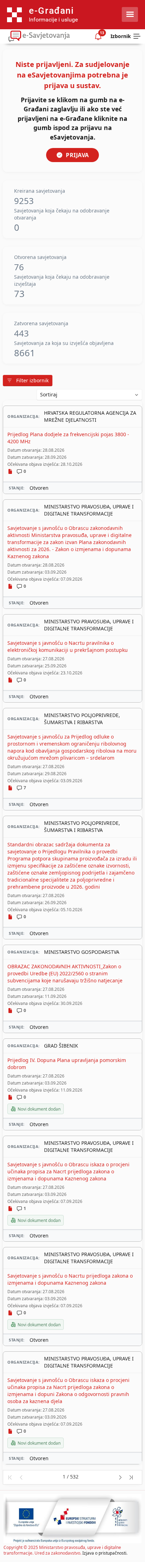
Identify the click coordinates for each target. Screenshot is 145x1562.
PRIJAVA (77, 155)
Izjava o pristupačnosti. (104, 1553)
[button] (10, 1477)
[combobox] (89, 394)
